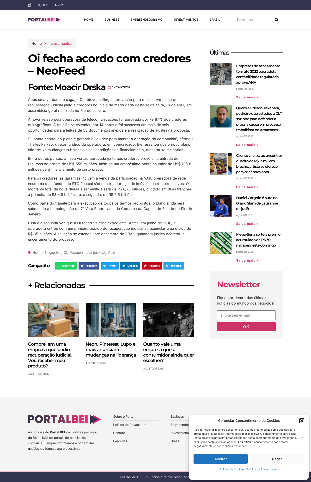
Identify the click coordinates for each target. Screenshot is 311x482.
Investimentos (186, 19)
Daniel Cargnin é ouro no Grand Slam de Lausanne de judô (257, 203)
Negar (277, 459)
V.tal (111, 252)
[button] (302, 420)
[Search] (276, 19)
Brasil (215, 19)
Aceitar (220, 459)
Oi (65, 252)
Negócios (53, 252)
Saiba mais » (247, 97)
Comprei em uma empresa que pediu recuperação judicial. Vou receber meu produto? (50, 355)
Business (112, 19)
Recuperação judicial (87, 252)
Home (88, 19)
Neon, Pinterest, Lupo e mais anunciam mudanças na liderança (111, 349)
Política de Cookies (232, 469)
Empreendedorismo (147, 19)
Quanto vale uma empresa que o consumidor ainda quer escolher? (168, 352)
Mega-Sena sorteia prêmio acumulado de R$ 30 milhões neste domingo (258, 239)
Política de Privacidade (261, 469)
